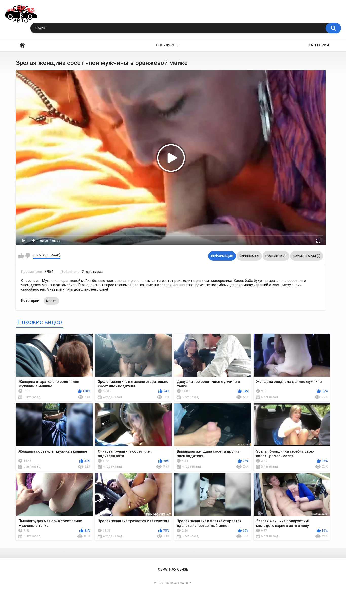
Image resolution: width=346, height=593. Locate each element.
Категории (318, 45)
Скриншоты (249, 256)
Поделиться (275, 256)
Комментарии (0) (306, 256)
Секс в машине (180, 583)
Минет (51, 301)
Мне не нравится (27, 255)
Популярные (168, 45)
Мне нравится (21, 255)
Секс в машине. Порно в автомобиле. (22, 45)
